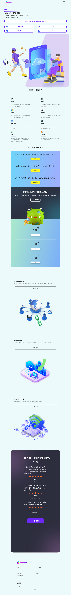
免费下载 (35, 288)
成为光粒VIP (35, 200)
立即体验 (35, 347)
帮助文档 (18, 586)
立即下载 (35, 406)
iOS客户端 (19, 573)
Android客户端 (19, 571)
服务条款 (37, 573)
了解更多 (35, 93)
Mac (53, 30)
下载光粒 (35, 521)
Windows (20, 30)
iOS (53, 26)
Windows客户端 (20, 575)
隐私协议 (37, 571)
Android (20, 26)
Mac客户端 (19, 577)
